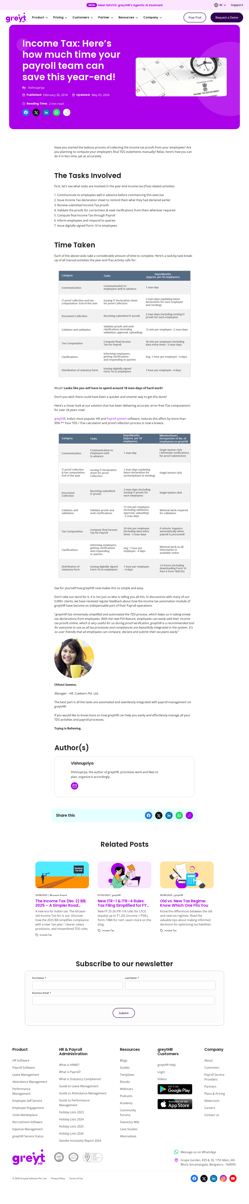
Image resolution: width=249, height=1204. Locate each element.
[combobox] (222, 5)
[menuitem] (42, 17)
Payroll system (117, 419)
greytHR (59, 419)
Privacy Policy (58, 1178)
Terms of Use (76, 1178)
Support (237, 5)
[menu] (99, 17)
